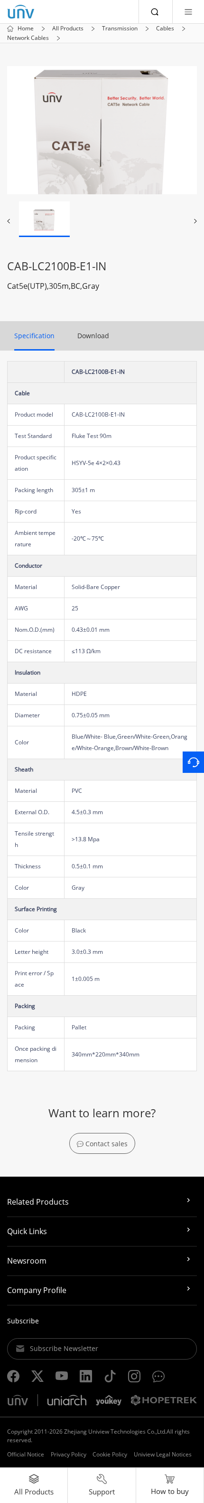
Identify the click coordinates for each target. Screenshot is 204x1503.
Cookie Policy (110, 1454)
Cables (165, 28)
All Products (67, 28)
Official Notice (25, 1454)
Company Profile (36, 1290)
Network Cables (28, 38)
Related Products (38, 1202)
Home (26, 28)
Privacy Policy (68, 1454)
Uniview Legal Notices (163, 1454)
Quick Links (27, 1231)
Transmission (120, 28)
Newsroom (26, 1261)
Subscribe (23, 1320)
